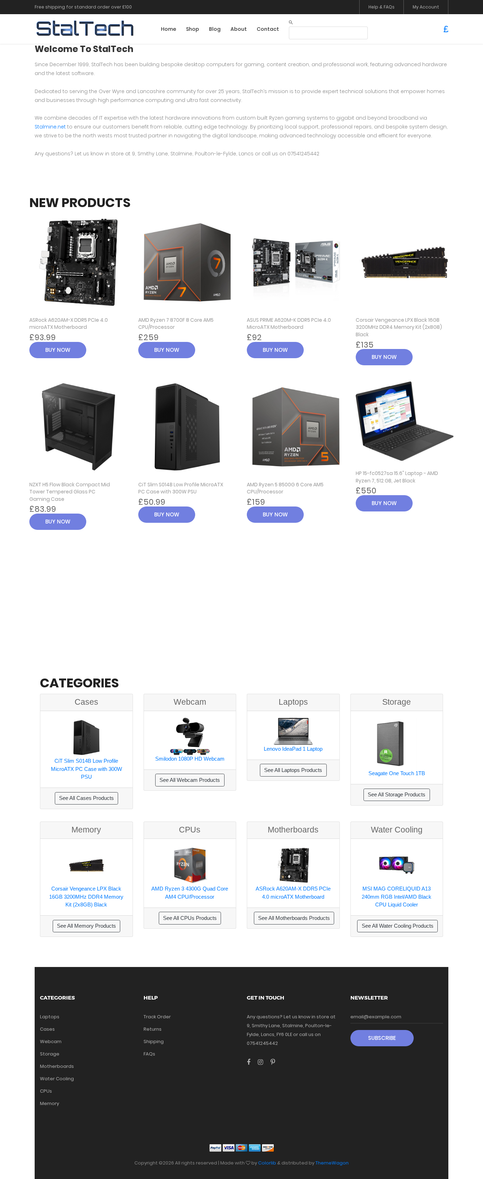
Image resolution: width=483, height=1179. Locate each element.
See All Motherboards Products (294, 918)
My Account (426, 7)
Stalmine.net (50, 126)
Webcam (51, 1041)
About (239, 29)
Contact (268, 29)
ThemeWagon (332, 1163)
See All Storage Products (396, 794)
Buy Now (57, 350)
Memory (49, 1103)
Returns (153, 1029)
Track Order (157, 1016)
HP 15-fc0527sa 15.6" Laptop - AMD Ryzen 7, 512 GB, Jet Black (397, 477)
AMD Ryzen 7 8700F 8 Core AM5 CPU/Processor (176, 323)
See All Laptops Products (293, 770)
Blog (215, 29)
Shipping (154, 1041)
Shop (192, 29)
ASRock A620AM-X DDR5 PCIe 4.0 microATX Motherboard (68, 323)
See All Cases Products (86, 798)
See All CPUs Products (190, 918)
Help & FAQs (381, 7)
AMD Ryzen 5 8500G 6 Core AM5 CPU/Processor (285, 488)
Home (168, 29)
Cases (47, 1029)
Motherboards (57, 1066)
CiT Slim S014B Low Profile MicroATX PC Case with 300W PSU (180, 488)
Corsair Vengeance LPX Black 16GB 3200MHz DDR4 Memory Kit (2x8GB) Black (399, 327)
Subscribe (382, 1038)
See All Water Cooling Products (397, 926)
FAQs (149, 1054)
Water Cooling (57, 1078)
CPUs (46, 1091)
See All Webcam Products (189, 780)
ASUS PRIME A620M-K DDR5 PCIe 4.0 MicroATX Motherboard (289, 323)
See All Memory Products (86, 926)
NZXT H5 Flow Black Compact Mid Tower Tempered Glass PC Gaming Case (69, 492)
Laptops (49, 1016)
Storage (49, 1054)
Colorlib (267, 1163)
